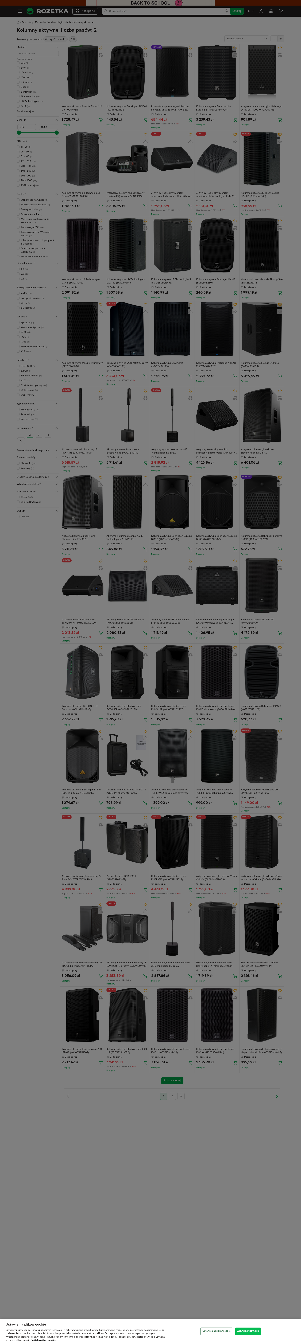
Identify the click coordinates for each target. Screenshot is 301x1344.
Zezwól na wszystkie (248, 1331)
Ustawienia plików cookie (216, 1331)
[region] (150, 1331)
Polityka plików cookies (43, 1340)
